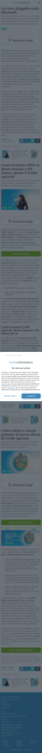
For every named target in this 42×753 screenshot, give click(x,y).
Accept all (31, 396)
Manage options (10, 396)
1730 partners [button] (13, 372)
